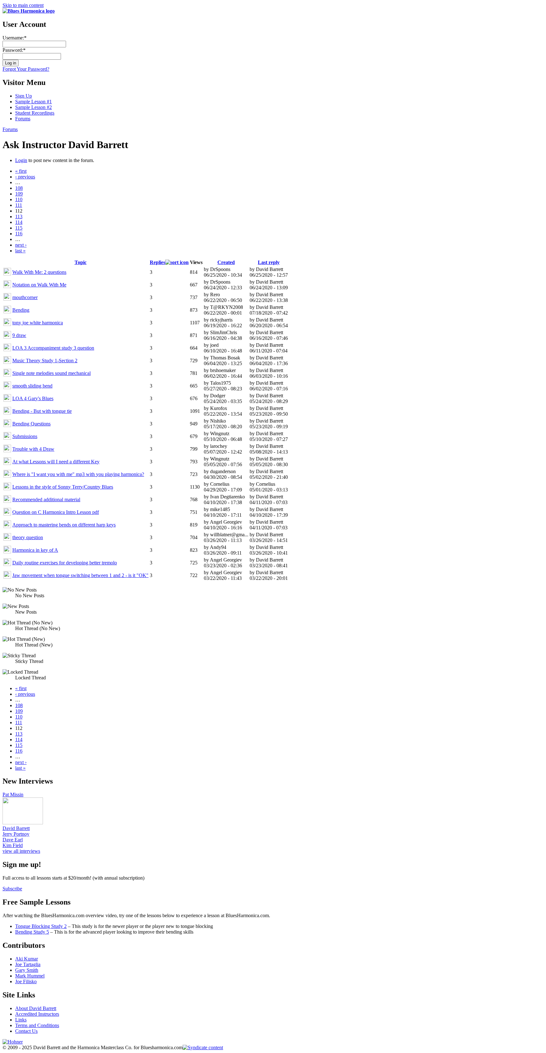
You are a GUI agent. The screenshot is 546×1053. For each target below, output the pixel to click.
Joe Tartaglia (27, 964)
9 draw (19, 335)
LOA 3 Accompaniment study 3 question (53, 348)
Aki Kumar (26, 958)
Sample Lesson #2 (33, 107)
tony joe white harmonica (37, 322)
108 (19, 188)
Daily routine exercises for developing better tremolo (64, 562)
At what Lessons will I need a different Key (56, 461)
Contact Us (26, 1031)
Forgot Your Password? (26, 69)
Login (21, 160)
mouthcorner (25, 297)
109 (19, 193)
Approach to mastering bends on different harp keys (64, 524)
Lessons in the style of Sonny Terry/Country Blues (62, 487)
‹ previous (25, 176)
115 (18, 228)
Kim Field (13, 845)
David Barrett (16, 828)
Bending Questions (31, 423)
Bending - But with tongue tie (42, 411)
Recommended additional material (46, 499)
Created (226, 262)
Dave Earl (13, 839)
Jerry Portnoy (16, 834)
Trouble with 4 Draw (33, 449)
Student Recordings (34, 113)
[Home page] (29, 11)
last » (20, 250)
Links (21, 1019)
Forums (22, 118)
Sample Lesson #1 (33, 101)
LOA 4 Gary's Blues (32, 398)
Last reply (269, 262)
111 (18, 205)
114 (18, 222)
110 (18, 199)
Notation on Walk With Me (39, 284)
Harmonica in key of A (35, 550)
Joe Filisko (26, 981)
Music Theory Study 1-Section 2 (44, 360)
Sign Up (23, 96)
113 (18, 216)
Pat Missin (13, 794)
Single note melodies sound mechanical (51, 373)
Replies (157, 262)
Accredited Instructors (37, 1014)
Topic (81, 262)
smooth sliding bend (32, 385)
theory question (27, 537)
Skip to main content (23, 5)
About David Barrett (35, 1008)
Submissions (24, 436)
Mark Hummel (30, 975)
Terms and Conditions (37, 1025)
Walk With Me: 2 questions (39, 272)
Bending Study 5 (32, 932)
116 (18, 233)
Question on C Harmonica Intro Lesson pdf (55, 512)
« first (21, 171)
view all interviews (21, 851)
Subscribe (12, 888)
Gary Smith (26, 970)
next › (21, 245)
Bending (20, 310)
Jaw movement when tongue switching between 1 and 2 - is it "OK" (80, 575)
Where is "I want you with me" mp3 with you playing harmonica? (78, 474)
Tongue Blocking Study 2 (41, 926)
